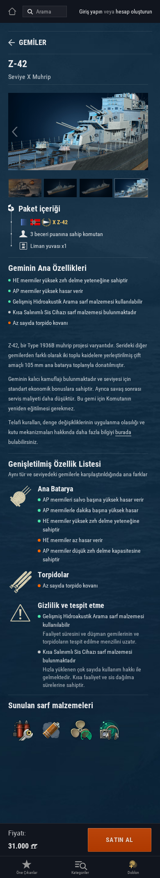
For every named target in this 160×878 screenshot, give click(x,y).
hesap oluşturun (134, 11)
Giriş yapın (91, 11)
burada (123, 432)
